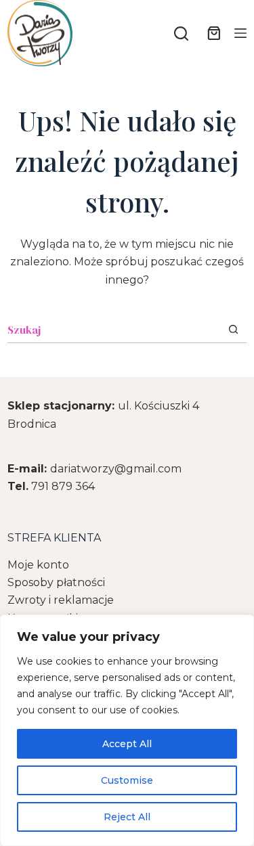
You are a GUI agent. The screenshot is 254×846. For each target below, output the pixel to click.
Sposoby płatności (56, 582)
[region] (127, 730)
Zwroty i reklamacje (60, 600)
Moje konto (38, 564)
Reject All (127, 817)
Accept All (127, 744)
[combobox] (113, 329)
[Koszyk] (211, 33)
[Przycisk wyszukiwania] (233, 329)
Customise (127, 780)
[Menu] (240, 33)
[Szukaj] (181, 33)
